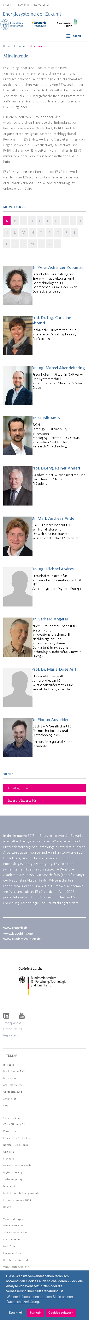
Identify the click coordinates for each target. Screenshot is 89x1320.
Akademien (10, 1098)
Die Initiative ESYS (14, 1071)
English (8, 4)
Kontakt (23, 4)
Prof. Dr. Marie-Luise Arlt (53, 669)
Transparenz (12, 1023)
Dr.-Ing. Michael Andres (52, 569)
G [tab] (56, 221)
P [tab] (50, 232)
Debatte (8, 1206)
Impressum (11, 1035)
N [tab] (32, 232)
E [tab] (40, 221)
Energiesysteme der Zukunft (32, 13)
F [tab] (48, 221)
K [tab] (7, 232)
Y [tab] (50, 244)
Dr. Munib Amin (45, 418)
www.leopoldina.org (18, 933)
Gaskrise (8, 1151)
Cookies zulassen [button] (60, 1312)
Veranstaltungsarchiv (16, 1266)
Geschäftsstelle (12, 1091)
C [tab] (24, 221)
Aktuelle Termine (13, 1225)
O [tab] (41, 232)
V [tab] (24, 244)
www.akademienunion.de (22, 939)
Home (6, 46)
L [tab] (15, 232)
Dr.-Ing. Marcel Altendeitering (58, 367)
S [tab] (75, 232)
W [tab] (32, 244)
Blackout (8, 1158)
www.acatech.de (15, 928)
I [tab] (72, 221)
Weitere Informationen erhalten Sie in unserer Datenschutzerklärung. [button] (40, 1299)
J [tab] (80, 221)
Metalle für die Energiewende (21, 1193)
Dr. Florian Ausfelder (50, 719)
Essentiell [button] (16, 1312)
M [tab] (23, 232)
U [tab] (15, 244)
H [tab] (65, 221)
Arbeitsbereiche (13, 1084)
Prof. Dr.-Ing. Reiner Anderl (55, 468)
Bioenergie (9, 1186)
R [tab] (66, 232)
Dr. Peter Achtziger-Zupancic (57, 267)
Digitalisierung (12, 1172)
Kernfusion (10, 1131)
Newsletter (41, 4)
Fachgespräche (12, 1253)
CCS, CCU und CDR (14, 1124)
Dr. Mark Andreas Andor (53, 518)
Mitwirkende (11, 1078)
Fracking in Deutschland (18, 1138)
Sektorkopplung (12, 1179)
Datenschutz (12, 1029)
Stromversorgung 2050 (17, 1200)
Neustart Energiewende (17, 1165)
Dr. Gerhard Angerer (50, 619)
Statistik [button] (35, 1312)
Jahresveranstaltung (15, 1232)
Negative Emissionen (16, 1144)
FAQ (5, 1105)
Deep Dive (9, 1246)
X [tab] (41, 244)
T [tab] (7, 244)
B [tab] (15, 221)
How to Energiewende (16, 1260)
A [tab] (7, 221)
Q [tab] (58, 232)
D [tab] (32, 221)
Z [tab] (58, 244)
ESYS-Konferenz (12, 1239)
